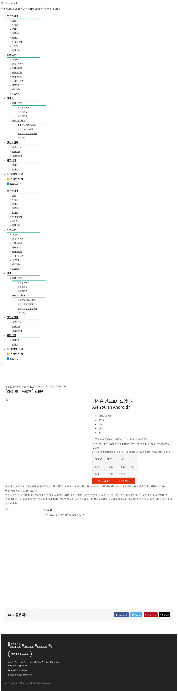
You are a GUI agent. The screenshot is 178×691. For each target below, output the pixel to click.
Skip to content (9, 3)
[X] (50, 646)
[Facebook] (41, 646)
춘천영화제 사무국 (20, 654)
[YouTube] (28, 646)
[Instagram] (14, 646)
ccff (32, 386)
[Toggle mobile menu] (2, 365)
